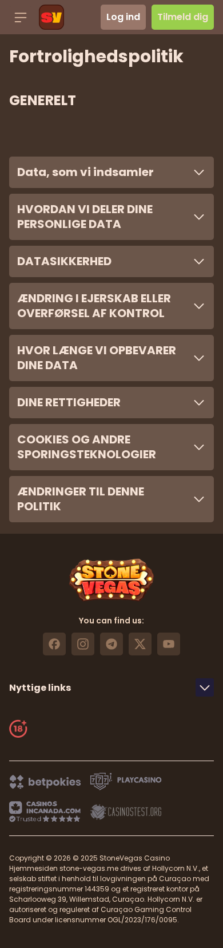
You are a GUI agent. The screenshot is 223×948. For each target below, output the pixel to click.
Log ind (123, 16)
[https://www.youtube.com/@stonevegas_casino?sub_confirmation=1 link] (168, 644)
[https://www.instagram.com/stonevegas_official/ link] (82, 644)
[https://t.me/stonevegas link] (111, 644)
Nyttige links (40, 687)
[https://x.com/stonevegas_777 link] (140, 644)
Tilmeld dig (182, 16)
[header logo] (51, 17)
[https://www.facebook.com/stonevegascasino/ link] (54, 644)
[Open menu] (20, 17)
